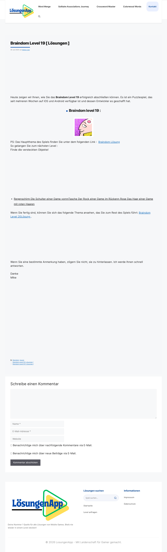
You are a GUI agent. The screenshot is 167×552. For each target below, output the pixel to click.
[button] (39, 16)
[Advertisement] (83, 72)
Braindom (16, 360)
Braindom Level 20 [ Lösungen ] (23, 364)
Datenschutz (130, 504)
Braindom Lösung (109, 141)
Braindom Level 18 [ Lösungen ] (23, 362)
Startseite (88, 505)
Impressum (129, 497)
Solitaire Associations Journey (73, 6)
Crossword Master (106, 6)
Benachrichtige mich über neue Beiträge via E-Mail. (44, 453)
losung (22, 360)
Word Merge (44, 6)
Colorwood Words (132, 6)
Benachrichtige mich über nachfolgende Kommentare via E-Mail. (52, 445)
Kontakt (152, 6)
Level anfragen (90, 512)
